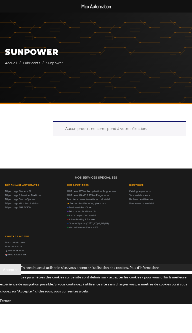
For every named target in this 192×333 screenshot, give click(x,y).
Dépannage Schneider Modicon (23, 195)
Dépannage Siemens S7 (18, 191)
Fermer (5, 300)
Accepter (10, 269)
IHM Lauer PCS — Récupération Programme (91, 191)
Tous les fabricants (139, 195)
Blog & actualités (15, 254)
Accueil (11, 63)
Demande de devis (15, 242)
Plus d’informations (145, 267)
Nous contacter (13, 246)
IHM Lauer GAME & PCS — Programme (88, 195)
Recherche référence (141, 199)
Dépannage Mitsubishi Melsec (22, 203)
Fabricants (31, 63)
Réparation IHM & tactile (81, 211)
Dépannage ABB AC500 (17, 207)
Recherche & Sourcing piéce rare (86, 203)
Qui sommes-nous (15, 250)
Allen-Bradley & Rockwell (81, 219)
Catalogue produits (139, 191)
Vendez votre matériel (141, 203)
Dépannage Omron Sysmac (20, 199)
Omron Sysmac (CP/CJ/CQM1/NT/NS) (88, 223)
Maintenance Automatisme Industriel (88, 199)
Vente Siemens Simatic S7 (82, 227)
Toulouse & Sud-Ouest (79, 207)
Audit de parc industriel (81, 215)
